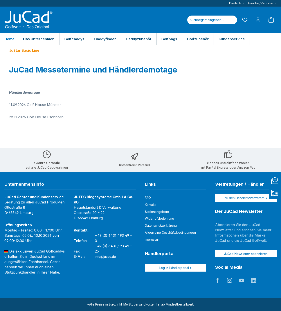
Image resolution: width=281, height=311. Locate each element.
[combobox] (207, 20)
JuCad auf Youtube (241, 280)
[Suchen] (232, 20)
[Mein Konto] (257, 19)
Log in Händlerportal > (175, 268)
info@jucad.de (105, 256)
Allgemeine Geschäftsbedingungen (170, 232)
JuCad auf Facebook (217, 280)
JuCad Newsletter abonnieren (246, 254)
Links (150, 184)
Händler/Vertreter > (262, 3)
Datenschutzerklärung (161, 225)
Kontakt (150, 205)
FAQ (148, 198)
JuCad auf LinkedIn (253, 280)
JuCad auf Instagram (229, 280)
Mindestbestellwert (179, 304)
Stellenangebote (157, 212)
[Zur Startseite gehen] (28, 20)
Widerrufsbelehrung (159, 218)
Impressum (152, 239)
